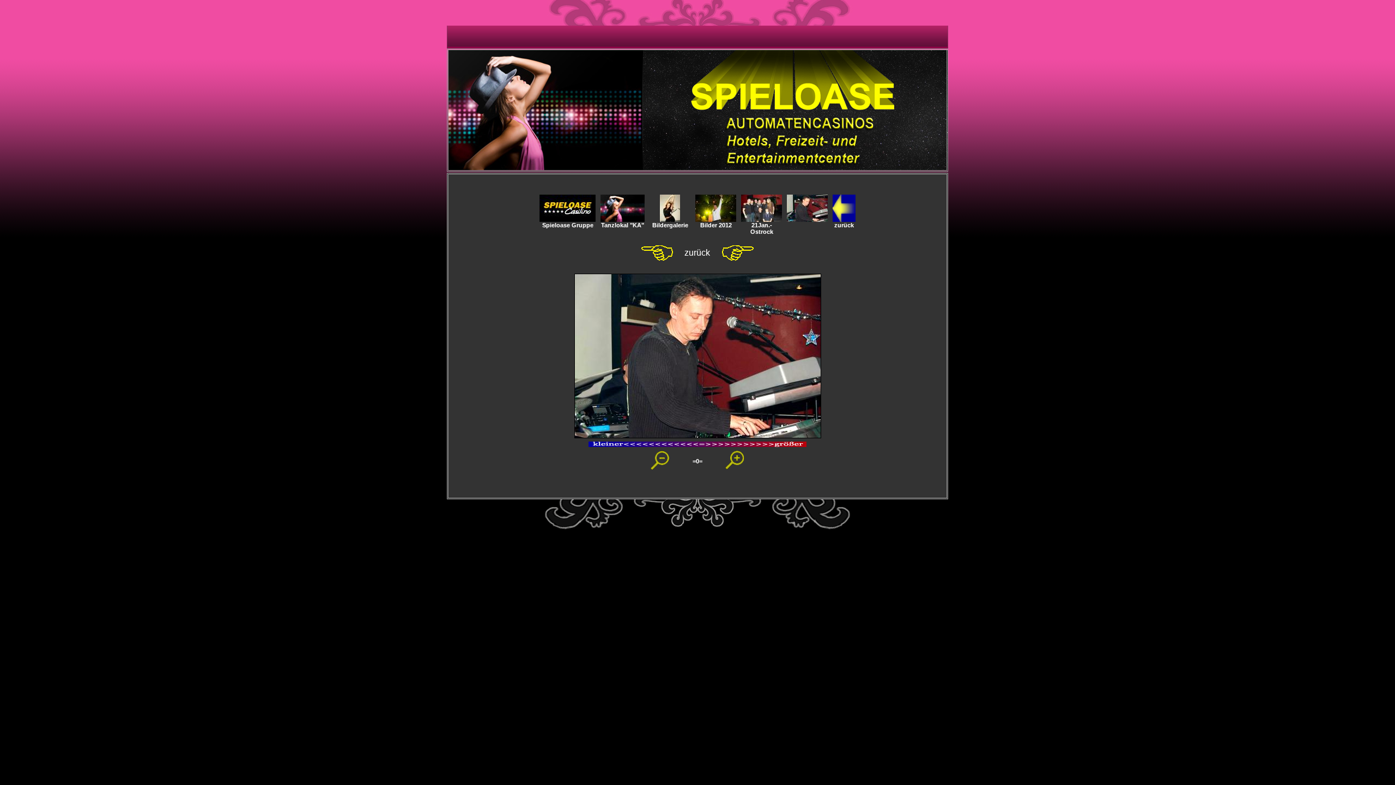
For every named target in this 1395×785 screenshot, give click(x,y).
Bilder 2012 (716, 225)
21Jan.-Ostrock (761, 228)
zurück (844, 225)
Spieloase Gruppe (567, 225)
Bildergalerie (670, 225)
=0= (697, 461)
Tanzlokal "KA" (622, 225)
